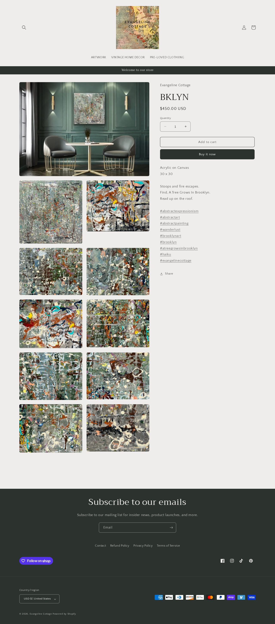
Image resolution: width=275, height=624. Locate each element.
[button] (24, 27)
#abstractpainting (174, 223)
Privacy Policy (143, 545)
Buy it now (207, 154)
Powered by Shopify (64, 614)
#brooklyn (168, 242)
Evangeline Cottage (41, 614)
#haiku (165, 254)
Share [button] (169, 273)
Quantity (165, 117)
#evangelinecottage (175, 261)
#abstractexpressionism (179, 211)
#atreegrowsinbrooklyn (179, 248)
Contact (100, 545)
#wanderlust (170, 230)
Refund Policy (119, 545)
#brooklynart (170, 236)
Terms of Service (168, 545)
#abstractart (170, 217)
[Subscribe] (171, 528)
